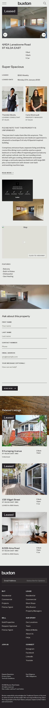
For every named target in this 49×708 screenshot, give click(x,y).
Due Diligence (30, 674)
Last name (7, 332)
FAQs (28, 637)
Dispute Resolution (8, 674)
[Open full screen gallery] (24, 22)
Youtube (29, 660)
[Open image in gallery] (28, 209)
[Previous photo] (5, 35)
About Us (29, 633)
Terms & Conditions (8, 678)
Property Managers (34, 611)
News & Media (31, 629)
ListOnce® (13, 689)
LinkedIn (29, 656)
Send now (8, 388)
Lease (28, 591)
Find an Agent (7, 607)
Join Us (5, 644)
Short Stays (30, 603)
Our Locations (31, 622)
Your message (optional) (13, 363)
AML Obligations (31, 676)
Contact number (9, 343)
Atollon (21, 689)
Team (28, 626)
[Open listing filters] (44, 3)
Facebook (30, 652)
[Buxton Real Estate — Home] (24, 3)
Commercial (7, 599)
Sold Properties (8, 622)
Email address (8, 353)
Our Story (31, 618)
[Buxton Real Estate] (24, 572)
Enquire (8, 706)
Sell (4, 618)
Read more (7, 173)
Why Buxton (31, 607)
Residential (6, 595)
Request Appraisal (9, 626)
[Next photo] (44, 35)
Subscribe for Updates (36, 580)
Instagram (30, 648)
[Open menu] (4, 3)
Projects (5, 603)
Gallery (24, 706)
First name (7, 322)
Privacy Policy (6, 676)
